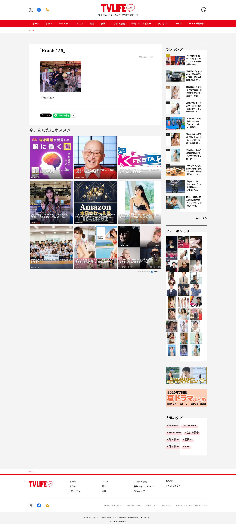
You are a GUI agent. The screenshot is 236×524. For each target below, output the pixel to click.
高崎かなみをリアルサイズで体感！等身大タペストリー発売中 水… (194, 107)
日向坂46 (174, 446)
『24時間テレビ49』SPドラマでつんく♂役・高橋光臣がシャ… (193, 60)
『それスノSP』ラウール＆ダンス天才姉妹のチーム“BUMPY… (194, 185)
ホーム (36, 23)
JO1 (187, 446)
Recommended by (144, 271)
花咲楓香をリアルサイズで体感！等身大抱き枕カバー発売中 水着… (194, 91)
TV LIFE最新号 (196, 23)
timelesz (173, 425)
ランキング (163, 23)
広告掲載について (151, 505)
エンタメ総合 (118, 23)
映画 (103, 23)
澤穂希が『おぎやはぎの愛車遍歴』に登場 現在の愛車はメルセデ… (194, 75)
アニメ (80, 23)
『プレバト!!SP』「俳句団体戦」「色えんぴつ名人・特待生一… (194, 122)
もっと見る (201, 218)
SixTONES (190, 425)
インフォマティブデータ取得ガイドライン (191, 505)
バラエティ (64, 23)
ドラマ (49, 23)
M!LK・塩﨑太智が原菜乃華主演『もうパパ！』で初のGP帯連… (194, 201)
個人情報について (133, 505)
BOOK (178, 23)
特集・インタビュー (141, 23)
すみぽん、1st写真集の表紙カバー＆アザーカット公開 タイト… (194, 154)
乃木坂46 (174, 439)
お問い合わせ (167, 505)
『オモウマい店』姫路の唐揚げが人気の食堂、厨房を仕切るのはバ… (194, 170)
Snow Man (175, 432)
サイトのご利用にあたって (113, 505)
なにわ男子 (193, 432)
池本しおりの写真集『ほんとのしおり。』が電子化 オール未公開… (194, 138)
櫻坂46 (188, 439)
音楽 (92, 23)
